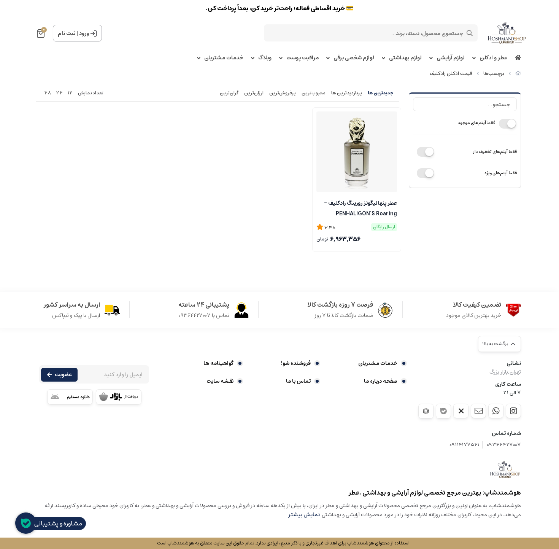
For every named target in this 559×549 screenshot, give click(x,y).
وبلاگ (265, 58)
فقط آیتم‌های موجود (476, 122)
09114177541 (464, 445)
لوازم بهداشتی (405, 58)
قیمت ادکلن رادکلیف (451, 73)
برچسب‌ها (493, 73)
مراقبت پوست (302, 58)
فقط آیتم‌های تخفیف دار (495, 151)
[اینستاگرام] (513, 411)
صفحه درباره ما (380, 381)
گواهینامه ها (218, 363)
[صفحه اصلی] (518, 73)
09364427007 (504, 445)
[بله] (443, 411)
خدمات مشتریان (223, 58)
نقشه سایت (219, 381)
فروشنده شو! (296, 363)
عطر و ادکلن (493, 58)
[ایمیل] (478, 411)
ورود (84, 33)
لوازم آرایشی (451, 58)
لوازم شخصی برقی (353, 58)
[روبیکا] (426, 411)
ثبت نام (66, 33)
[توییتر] (460, 411)
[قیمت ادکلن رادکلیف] (505, 469)
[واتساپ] (495, 411)
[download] (70, 396)
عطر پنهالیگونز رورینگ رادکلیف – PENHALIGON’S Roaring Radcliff (360, 208)
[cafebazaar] (118, 396)
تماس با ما (298, 381)
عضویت (63, 374)
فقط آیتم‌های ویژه (500, 173)
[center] (470, 33)
